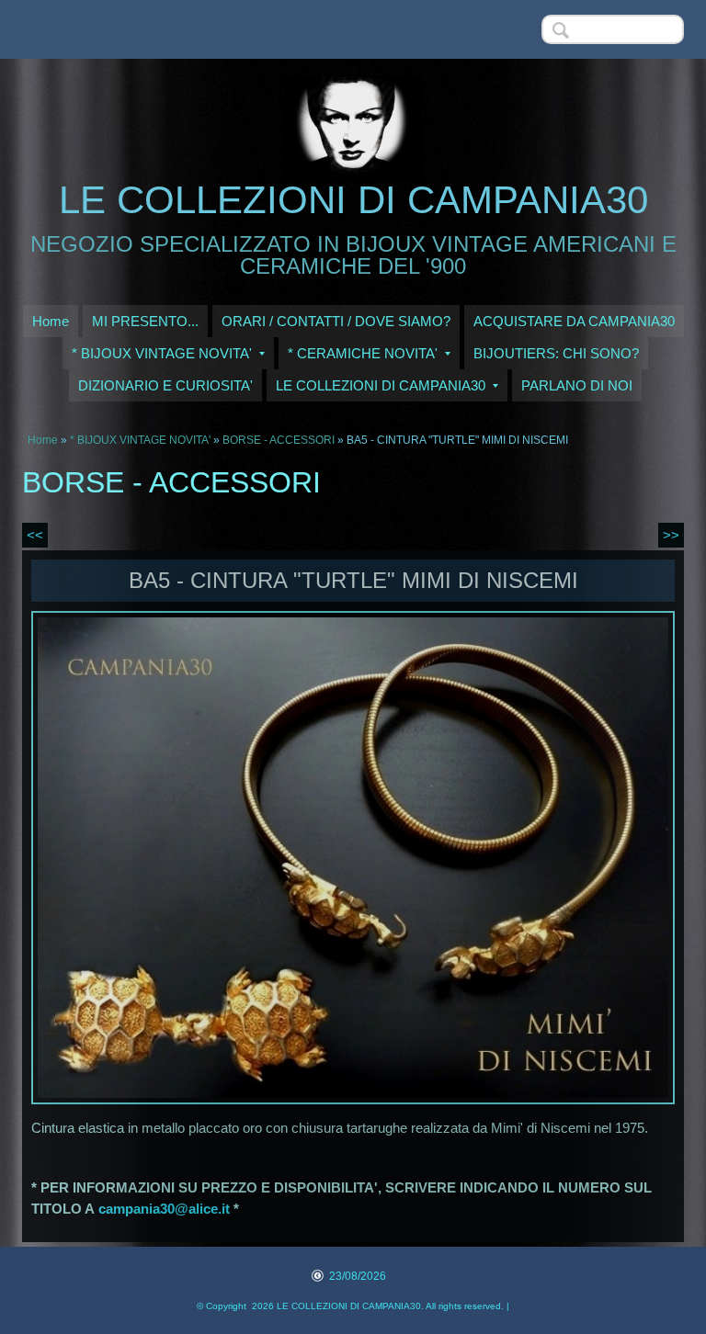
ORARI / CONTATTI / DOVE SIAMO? (336, 321)
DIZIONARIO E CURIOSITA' (165, 385)
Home (50, 321)
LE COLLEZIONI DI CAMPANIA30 (353, 199)
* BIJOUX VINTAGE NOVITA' (162, 353)
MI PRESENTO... (145, 321)
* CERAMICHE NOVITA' (363, 353)
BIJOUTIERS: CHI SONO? (556, 353)
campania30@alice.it (164, 1208)
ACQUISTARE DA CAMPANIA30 (574, 321)
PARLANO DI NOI (576, 385)
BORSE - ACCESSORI (279, 440)
